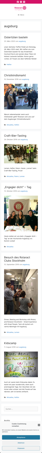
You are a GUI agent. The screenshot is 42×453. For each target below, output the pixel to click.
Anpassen (21, 448)
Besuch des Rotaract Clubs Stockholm (17, 259)
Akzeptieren (21, 437)
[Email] (24, 2)
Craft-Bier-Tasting (15, 135)
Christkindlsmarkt (15, 75)
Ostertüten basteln (16, 37)
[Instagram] (21, 2)
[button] (39, 425)
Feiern (16, 176)
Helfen (9, 64)
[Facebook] (18, 2)
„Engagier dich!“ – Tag (17, 187)
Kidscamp (10, 343)
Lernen (22, 176)
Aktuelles (10, 125)
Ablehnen (21, 443)
